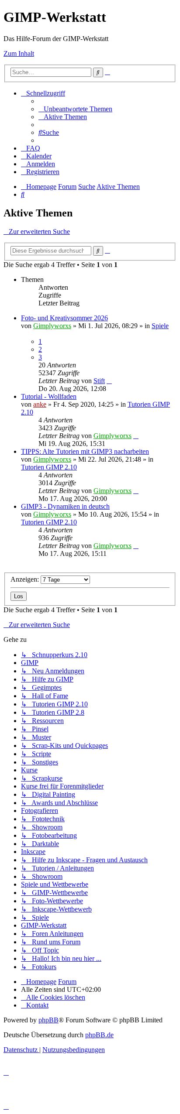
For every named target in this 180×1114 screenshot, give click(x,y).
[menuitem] (75, 109)
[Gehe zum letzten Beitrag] (109, 380)
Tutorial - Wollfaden (48, 396)
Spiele (160, 325)
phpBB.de (99, 1035)
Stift (99, 380)
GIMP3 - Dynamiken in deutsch (65, 506)
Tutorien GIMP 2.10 (49, 467)
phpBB (48, 1020)
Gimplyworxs (52, 325)
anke (39, 404)
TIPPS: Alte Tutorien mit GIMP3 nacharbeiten (85, 451)
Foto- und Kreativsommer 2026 (64, 318)
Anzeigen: (25, 579)
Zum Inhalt (18, 53)
